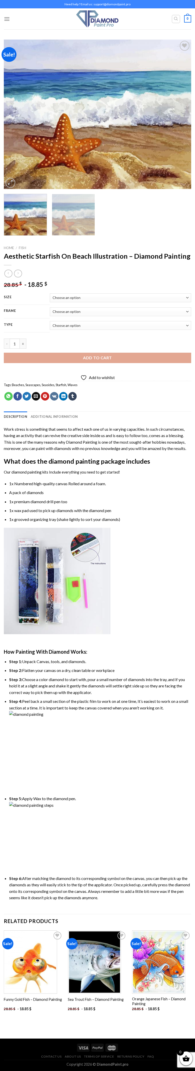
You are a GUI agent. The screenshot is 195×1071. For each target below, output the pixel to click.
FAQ (151, 1056)
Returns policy (130, 1056)
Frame (10, 311)
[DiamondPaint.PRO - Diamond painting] (97, 18)
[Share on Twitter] (27, 396)
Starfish (61, 385)
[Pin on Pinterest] (45, 396)
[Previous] (14, 114)
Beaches (18, 385)
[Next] (181, 114)
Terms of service (99, 1056)
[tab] (15, 416)
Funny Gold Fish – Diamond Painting (33, 999)
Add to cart (97, 357)
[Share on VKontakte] (54, 396)
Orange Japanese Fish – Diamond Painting (159, 1001)
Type (8, 325)
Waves (72, 385)
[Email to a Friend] (36, 396)
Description (15, 417)
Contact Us (51, 1056)
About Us (73, 1056)
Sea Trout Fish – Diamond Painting (96, 999)
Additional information (54, 417)
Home (9, 248)
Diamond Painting (81, 442)
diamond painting (74, 461)
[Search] (176, 19)
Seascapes (32, 385)
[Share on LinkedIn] (63, 396)
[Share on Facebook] (17, 396)
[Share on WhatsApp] (8, 396)
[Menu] (7, 19)
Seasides (48, 385)
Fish (22, 248)
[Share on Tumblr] (72, 396)
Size (8, 297)
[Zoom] (10, 183)
